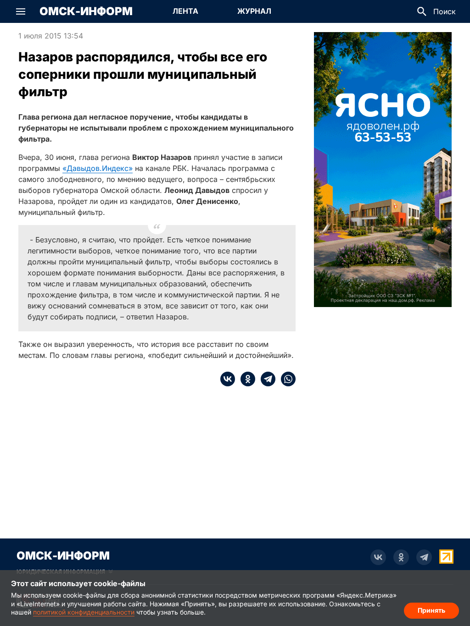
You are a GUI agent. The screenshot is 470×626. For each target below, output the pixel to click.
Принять (431, 610)
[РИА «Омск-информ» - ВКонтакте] (378, 557)
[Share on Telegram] (265, 379)
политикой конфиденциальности (83, 612)
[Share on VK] (227, 379)
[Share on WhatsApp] (285, 379)
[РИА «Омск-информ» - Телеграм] (424, 557)
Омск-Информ (86, 11)
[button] (20, 11)
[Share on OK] (245, 379)
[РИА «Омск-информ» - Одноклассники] (401, 557)
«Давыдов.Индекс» (97, 168)
